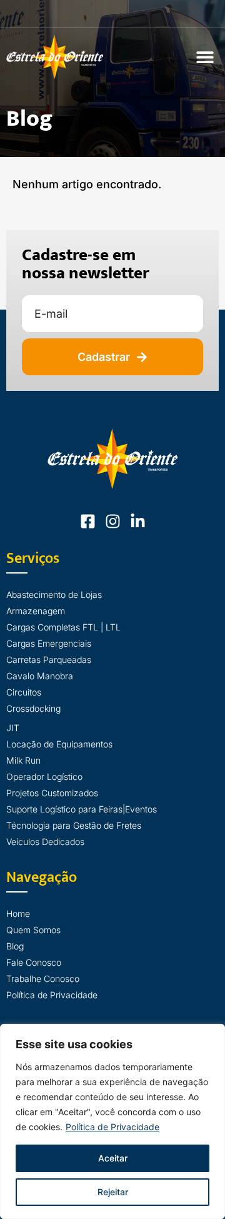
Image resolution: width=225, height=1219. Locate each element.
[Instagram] (113, 521)
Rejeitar (113, 1191)
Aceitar (113, 1158)
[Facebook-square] (88, 521)
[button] (205, 57)
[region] (112, 1121)
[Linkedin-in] (138, 521)
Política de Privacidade (112, 1126)
